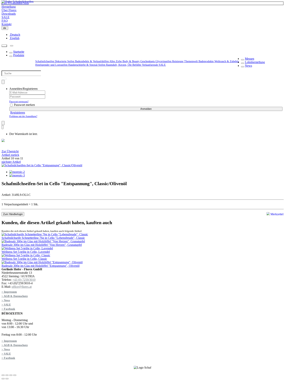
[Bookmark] (3, 123)
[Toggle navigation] (11, 45)
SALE (6, 17)
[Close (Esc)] (3, 375)
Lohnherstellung (255, 62)
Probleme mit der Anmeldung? (23, 116)
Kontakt (6, 24)
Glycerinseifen (163, 61)
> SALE (6, 304)
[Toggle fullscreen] (10, 375)
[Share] (7, 375)
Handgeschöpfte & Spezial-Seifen (87, 64)
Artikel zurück (10, 154)
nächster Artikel (11, 161)
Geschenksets (147, 61)
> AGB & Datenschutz (15, 296)
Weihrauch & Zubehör (226, 61)
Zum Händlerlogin (13, 214)
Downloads (9, 13)
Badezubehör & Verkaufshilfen (92, 61)
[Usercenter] (3, 82)
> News (6, 300)
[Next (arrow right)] (7, 378)
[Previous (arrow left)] (3, 378)
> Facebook (8, 309)
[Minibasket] (2, 127)
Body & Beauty (131, 61)
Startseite (18, 51)
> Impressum (9, 291)
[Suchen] (4, 46)
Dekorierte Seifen (65, 61)
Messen (249, 58)
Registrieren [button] (17, 112)
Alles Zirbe (116, 61)
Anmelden (146, 108)
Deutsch (14, 34)
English (14, 38)
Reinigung (178, 61)
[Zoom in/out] (14, 375)
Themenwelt (191, 61)
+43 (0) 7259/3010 (23, 279)
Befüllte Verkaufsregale (145, 64)
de (5, 27)
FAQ (5, 20)
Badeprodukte (206, 61)
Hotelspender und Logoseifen (51, 64)
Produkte (18, 55)
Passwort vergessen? (18, 101)
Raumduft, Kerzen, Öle (119, 64)
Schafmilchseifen (45, 61)
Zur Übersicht (10, 151)
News (248, 65)
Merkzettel (276, 214)
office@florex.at (22, 286)
